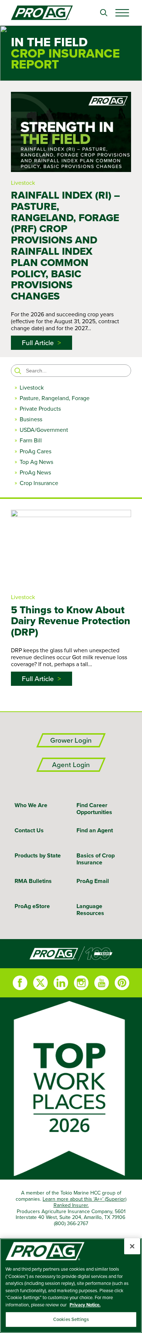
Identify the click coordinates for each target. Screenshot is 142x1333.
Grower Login (71, 740)
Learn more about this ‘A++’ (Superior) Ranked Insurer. (84, 1202)
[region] (71, 1285)
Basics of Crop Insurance (95, 859)
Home (71, 953)
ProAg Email (92, 881)
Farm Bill (31, 440)
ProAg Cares (35, 451)
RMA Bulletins (33, 881)
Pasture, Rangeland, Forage (55, 398)
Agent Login (71, 764)
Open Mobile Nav (122, 13)
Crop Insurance (39, 483)
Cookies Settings (71, 1319)
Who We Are (31, 805)
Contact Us (29, 830)
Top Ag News (36, 461)
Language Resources (90, 909)
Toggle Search (104, 13)
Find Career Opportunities (94, 808)
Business (31, 419)
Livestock (23, 183)
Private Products (40, 408)
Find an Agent (94, 830)
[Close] (132, 1246)
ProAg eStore (32, 906)
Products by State (38, 855)
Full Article (38, 342)
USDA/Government (44, 429)
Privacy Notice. (85, 1304)
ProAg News (35, 472)
